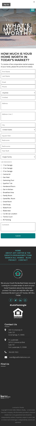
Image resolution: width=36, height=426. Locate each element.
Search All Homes (14, 257)
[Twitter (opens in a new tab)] (16, 300)
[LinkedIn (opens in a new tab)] (20, 300)
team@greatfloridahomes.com (19, 357)
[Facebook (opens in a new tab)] (11, 300)
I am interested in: (6, 162)
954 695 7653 (13, 352)
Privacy (12, 260)
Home (18, 250)
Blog (28, 257)
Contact (23, 260)
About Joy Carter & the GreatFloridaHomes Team (18, 254)
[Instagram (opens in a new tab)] (25, 300)
